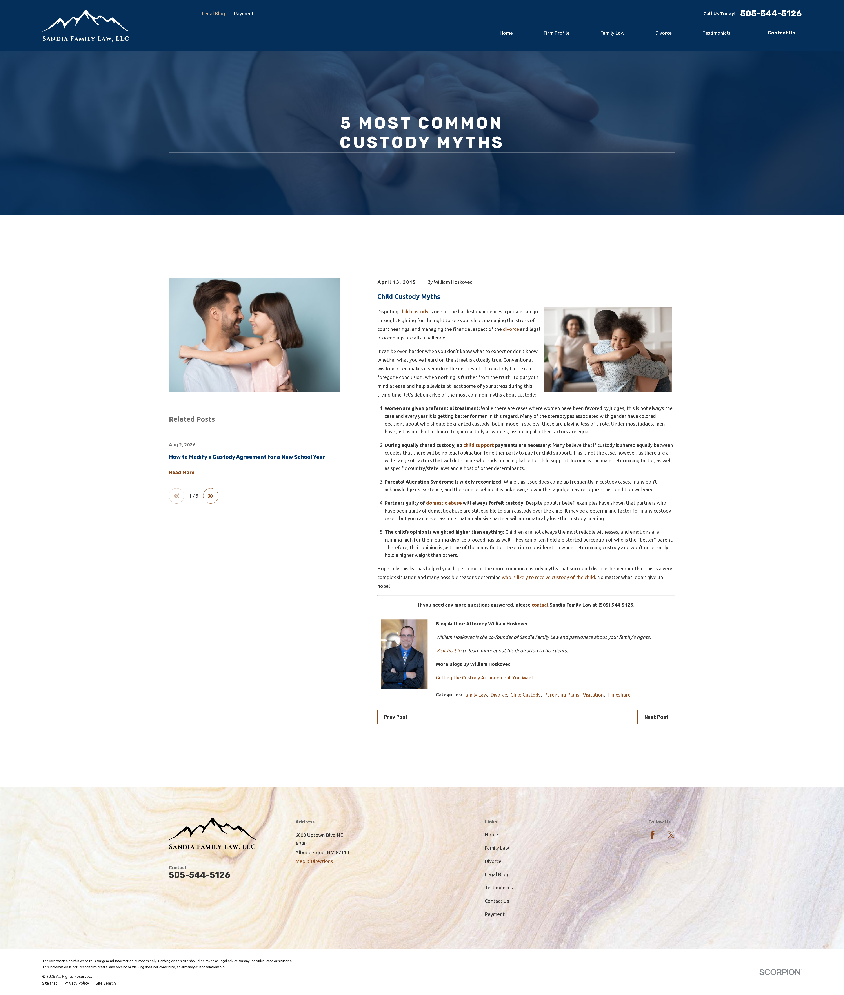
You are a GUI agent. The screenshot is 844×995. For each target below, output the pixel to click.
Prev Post (396, 717)
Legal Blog (213, 13)
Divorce (499, 694)
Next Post (656, 717)
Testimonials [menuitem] (716, 33)
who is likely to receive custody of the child (548, 577)
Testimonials (499, 887)
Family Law (475, 694)
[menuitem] (50, 983)
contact (540, 604)
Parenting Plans (561, 694)
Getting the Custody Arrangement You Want (484, 677)
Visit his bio (448, 650)
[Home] (85, 26)
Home (491, 834)
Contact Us (781, 33)
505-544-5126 (771, 13)
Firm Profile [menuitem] (556, 33)
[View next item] (210, 496)
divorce (511, 329)
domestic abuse (444, 503)
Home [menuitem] (506, 33)
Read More (182, 472)
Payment (244, 13)
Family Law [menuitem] (612, 33)
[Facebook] (652, 835)
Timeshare (619, 694)
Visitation (593, 694)
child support (478, 445)
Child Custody (526, 694)
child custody (414, 311)
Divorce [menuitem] (663, 33)
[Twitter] (671, 835)
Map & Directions (314, 861)
